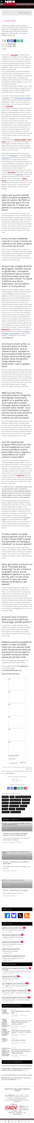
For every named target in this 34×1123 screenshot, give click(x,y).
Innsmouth (28, 7)
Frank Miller (9, 106)
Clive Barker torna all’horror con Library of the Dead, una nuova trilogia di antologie (21, 1051)
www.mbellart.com (7, 337)
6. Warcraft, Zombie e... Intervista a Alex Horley (16, 993)
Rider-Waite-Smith (15, 812)
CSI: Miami (5, 333)
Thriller (16, 7)
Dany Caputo (12, 44)
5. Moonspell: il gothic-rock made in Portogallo (16, 1000)
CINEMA (6, 828)
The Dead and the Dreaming (23, 98)
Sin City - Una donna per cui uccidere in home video (16, 862)
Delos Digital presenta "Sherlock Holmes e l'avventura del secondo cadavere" (21, 1022)
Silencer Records (14, 806)
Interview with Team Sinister (10, 979)
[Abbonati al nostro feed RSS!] (27, 916)
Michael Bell (5, 329)
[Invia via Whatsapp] (18, 40)
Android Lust (20, 475)
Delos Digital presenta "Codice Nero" (20, 1012)
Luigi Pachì (21, 7)
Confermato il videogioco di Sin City (12, 958)
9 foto (24, 762)
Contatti (17, 1090)
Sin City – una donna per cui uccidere (15, 890)
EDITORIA (13, 1009)
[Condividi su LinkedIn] (21, 40)
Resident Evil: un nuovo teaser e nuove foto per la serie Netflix (16, 1078)
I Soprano (27, 331)
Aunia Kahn (14, 55)
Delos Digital (4, 7)
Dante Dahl (13, 155)
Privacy (15, 1089)
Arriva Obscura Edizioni (18, 1040)
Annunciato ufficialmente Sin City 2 (12, 944)
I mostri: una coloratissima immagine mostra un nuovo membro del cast (15, 834)
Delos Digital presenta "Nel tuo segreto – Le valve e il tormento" (21, 1031)
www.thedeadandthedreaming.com (12, 670)
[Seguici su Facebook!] (7, 916)
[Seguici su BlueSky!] (14, 916)
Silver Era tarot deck (15, 803)
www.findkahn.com (22, 666)
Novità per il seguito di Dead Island (12, 937)
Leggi (15, 1015)
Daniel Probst (25, 800)
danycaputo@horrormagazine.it (11, 673)
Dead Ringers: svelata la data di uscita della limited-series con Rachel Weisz (16, 1069)
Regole (20, 1089)
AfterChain (20, 174)
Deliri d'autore (24, 13)
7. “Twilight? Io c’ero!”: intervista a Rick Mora (15, 986)
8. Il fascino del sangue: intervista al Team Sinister (16, 972)
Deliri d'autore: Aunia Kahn (10, 951)
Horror (11, 7)
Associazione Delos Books (16, 1100)
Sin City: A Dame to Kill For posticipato (13, 930)
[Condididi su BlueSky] (11, 40)
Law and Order (14, 333)
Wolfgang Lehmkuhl (20, 139)
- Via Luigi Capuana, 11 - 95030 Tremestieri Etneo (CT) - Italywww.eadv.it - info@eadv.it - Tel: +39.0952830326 (18, 1110)
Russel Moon (12, 172)
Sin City (6, 98)
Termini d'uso (8, 1089)
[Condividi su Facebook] (8, 40)
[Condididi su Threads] (15, 40)
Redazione (26, 1089)
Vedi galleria (13, 763)
